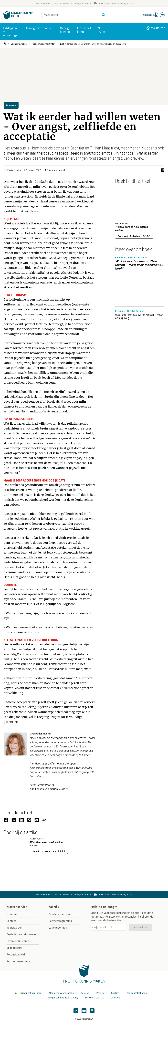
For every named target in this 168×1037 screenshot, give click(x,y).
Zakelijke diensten (60, 914)
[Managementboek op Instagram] (92, 1010)
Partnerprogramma (18, 961)
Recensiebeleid (16, 954)
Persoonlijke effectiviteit (43, 44)
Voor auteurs (14, 947)
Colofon (85, 993)
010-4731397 (158, 28)
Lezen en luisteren (18, 941)
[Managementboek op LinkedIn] (76, 1010)
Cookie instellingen (136, 993)
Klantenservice (17, 907)
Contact (11, 920)
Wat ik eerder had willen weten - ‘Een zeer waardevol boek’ (139, 265)
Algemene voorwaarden (61, 993)
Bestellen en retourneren (22, 934)
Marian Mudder (14, 170)
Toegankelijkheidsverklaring (63, 997)
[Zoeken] (103, 15)
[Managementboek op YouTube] (84, 1010)
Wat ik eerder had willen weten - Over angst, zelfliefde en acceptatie (93, 44)
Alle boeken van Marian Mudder (49, 789)
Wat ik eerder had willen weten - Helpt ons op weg (139, 316)
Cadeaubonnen (58, 927)
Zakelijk (54, 907)
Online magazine (19, 44)
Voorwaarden (14, 927)
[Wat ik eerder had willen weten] (126, 202)
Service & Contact (94, 997)
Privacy (100, 993)
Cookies (115, 993)
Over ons (12, 914)
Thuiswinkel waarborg (30, 993)
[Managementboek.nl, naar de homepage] (18, 18)
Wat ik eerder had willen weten (131, 228)
